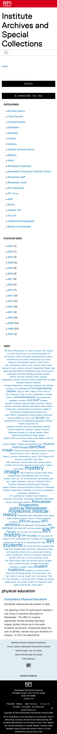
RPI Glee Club (35, 532)
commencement (24, 397)
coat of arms (26, 394)
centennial (27, 385)
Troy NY (12, 215)
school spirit (37, 552)
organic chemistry (18, 481)
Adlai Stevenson (38, 356)
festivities (13, 133)
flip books (30, 424)
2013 (10, 301)
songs (17, 560)
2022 (11, 251)
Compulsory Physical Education (25, 599)
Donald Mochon (25, 409)
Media (19, 704)
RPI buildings (41, 525)
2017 (10, 279)
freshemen (19, 429)
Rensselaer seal (25, 515)
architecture (14, 365)
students (29, 570)
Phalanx (13, 487)
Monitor (41, 462)
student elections (22, 563)
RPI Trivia (13, 193)
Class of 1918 (36, 391)
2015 (10, 290)
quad (36, 496)
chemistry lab (39, 385)
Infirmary (17, 450)
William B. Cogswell (37, 582)
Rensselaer (18, 499)
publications (19, 496)
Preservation (16, 490)
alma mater (23, 359)
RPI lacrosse (43, 536)
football (19, 426)
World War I (26, 585)
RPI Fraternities (16, 188)
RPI (22, 521)
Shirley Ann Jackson (33, 555)
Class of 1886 (23, 391)
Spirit (10, 199)
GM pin (32, 432)
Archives (37, 365)
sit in (24, 558)
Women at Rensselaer (19, 226)
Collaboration (38, 394)
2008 (11, 328)
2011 (10, 312)
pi (43, 487)
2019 (10, 268)
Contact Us (29, 698)
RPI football (22, 532)
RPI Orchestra (33, 539)
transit (28, 576)
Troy (33, 576)
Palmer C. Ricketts (35, 481)
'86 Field (8, 351)
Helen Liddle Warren (36, 438)
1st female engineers (38, 353)
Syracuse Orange (23, 573)
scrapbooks (17, 555)
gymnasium (21, 438)
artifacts (21, 368)
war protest (22, 582)
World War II (37, 585)
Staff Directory (28, 659)
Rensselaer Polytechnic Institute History (29, 171)
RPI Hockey (29, 535)
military (24, 462)
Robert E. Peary (35, 518)
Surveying (38, 570)
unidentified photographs (21, 221)
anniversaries (23, 362)
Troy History (41, 576)
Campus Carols (32, 377)
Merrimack (15, 462)
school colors (25, 552)
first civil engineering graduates (30, 421)
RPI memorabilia (19, 539)
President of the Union (33, 490)
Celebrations (17, 385)
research (16, 518)
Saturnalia (14, 552)
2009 (11, 323)
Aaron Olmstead (23, 356)
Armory (13, 368)
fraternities (37, 426)
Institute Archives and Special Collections (25, 30)
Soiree (11, 560)
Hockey (12, 138)
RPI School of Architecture (25, 542)
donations (37, 409)
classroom (14, 394)
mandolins (27, 459)
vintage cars (42, 579)
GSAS (13, 438)
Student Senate (26, 567)
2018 (10, 273)
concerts (22, 400)
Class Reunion (15, 116)
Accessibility (28, 710)
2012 (10, 306)
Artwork (29, 368)
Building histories (34, 374)
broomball (21, 374)
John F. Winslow (32, 453)
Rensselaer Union (17, 182)
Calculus (21, 377)
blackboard (30, 371)
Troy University (12, 579)
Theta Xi (13, 576)
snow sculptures (34, 558)
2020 (11, 262)
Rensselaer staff (16, 177)
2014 (10, 295)
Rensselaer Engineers (19, 166)
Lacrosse (14, 456)
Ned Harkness (27, 476)
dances (25, 406)
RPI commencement (32, 528)
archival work (26, 365)
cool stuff (33, 400)
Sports (11, 204)
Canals (17, 379)
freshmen (29, 429)
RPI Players (45, 539)
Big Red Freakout (16, 371)
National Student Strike (36, 473)
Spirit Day (25, 560)
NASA (11, 160)
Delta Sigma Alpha (37, 406)
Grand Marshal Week (29, 435)
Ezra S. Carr (30, 418)
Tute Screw (25, 579)
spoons (34, 560)
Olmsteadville (30, 478)
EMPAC (13, 415)
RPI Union (37, 546)
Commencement (16, 122)
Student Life (14, 210)
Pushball (29, 496)
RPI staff (42, 542)
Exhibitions (13, 127)
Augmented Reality (41, 368)
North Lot (15, 478)
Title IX (44, 704)
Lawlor (33, 456)
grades (39, 432)
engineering (23, 415)
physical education (25, 487)
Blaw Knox (40, 371)
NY (22, 478)
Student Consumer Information (28, 707)
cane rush (24, 379)
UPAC (33, 579)
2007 (10, 334)
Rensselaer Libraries (22, 502)
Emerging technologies (31, 412)
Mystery (12, 155)
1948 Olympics (35, 351)
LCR (39, 456)
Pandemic (21, 484)
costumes (39, 403)
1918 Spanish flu (20, 351)
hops (40, 444)
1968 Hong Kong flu (19, 353)
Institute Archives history (21, 149)
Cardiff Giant (41, 379)
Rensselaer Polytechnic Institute (30, 505)
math (35, 459)
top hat (21, 576)
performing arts (33, 484)
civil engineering (21, 388)
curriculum (16, 406)
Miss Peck (33, 462)
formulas (28, 426)
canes (32, 379)
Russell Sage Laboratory (25, 549)
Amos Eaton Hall (36, 359)
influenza (26, 450)
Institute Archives (39, 450)
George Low (23, 432)
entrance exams (36, 415)
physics (38, 487)
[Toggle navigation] (6, 52)
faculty (40, 417)
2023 (11, 246)
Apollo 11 (34, 362)
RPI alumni (33, 521)
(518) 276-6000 (28, 696)
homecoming (31, 444)
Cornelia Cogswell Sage (23, 403)
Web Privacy (31, 704)
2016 (10, 284)
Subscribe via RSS (29, 95)
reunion (24, 518)
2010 (10, 317)
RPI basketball (27, 525)
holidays (12, 144)
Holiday (12, 444)
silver (19, 558)
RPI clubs (18, 528)
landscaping (24, 456)
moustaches (18, 465)
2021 (10, 257)
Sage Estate (42, 549)
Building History (16, 110)
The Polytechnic (39, 573)
